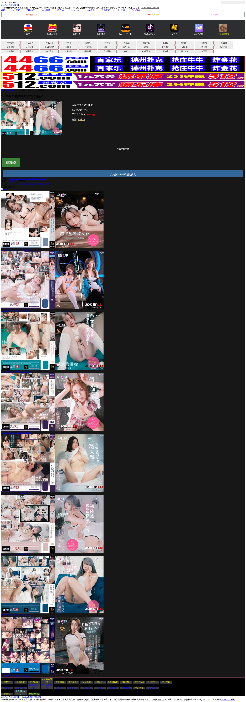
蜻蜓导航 (10, 51)
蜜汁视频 (166, 682)
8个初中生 (152, 682)
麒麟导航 (29, 51)
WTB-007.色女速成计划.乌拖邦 (30, 90)
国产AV (60, 10)
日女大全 (60, 688)
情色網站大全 (21, 692)
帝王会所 (29, 43)
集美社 (165, 51)
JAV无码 (16, 10)
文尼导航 (34, 682)
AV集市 (68, 43)
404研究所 (146, 51)
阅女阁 (204, 47)
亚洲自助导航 (47, 686)
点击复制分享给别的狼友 (123, 174)
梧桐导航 (223, 47)
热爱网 (7, 688)
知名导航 (136, 10)
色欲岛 (88, 43)
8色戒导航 (49, 51)
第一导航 (214, 15)
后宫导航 (107, 51)
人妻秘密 (68, 51)
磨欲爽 (113, 688)
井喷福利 (87, 51)
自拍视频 (90, 10)
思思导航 (60, 682)
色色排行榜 (113, 682)
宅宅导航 (152, 688)
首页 (3, 10)
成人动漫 (121, 10)
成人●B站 (126, 47)
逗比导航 (10, 47)
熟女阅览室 (49, 47)
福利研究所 (32, 15)
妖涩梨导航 (73, 682)
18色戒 (127, 43)
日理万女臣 (100, 682)
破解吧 (87, 688)
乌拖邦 (81, 119)
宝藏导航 (87, 682)
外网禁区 (126, 682)
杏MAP (92, 15)
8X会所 (68, 47)
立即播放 (11, 162)
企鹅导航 (21, 682)
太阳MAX (29, 47)
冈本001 (107, 47)
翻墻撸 (7, 694)
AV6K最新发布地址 (150, 8)
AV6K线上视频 (228, 699)
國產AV (10, 90)
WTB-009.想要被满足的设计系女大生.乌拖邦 (29, 184)
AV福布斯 (88, 47)
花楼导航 (126, 688)
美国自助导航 (34, 686)
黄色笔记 (165, 47)
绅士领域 (184, 51)
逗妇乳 (146, 47)
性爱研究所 (73, 688)
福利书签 (139, 688)
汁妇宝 (100, 688)
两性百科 (184, 43)
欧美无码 (106, 10)
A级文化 (223, 43)
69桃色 (107, 43)
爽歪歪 (204, 51)
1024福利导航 (47, 680)
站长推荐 (10, 43)
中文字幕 (46, 10)
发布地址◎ (34, 694)
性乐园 (165, 43)
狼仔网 (204, 43)
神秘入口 (49, 43)
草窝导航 (21, 688)
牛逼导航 (146, 43)
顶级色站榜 (139, 682)
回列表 (13, 181)
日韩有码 (31, 10)
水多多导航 (154, 15)
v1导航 (185, 47)
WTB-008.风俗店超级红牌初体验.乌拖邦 (27, 178)
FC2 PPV (75, 10)
